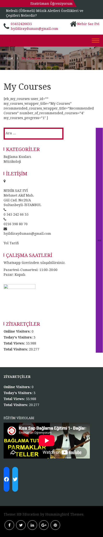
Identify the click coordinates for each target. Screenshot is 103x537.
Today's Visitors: (19, 337)
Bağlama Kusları (17, 156)
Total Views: (15, 343)
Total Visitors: (16, 349)
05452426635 (21, 23)
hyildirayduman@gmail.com (34, 28)
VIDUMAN (20, 40)
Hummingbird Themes (64, 514)
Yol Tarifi (11, 243)
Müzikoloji (12, 161)
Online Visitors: (18, 331)
